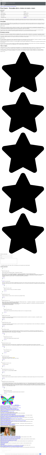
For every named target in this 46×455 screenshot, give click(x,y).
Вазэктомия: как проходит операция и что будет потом (8, 440)
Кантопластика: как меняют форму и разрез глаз (7, 424)
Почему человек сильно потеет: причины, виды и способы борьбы (10, 438)
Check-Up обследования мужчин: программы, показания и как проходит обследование (13, 420)
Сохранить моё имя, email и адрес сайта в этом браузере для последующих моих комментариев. (15, 265)
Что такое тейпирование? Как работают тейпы (7, 411)
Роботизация (4, 2)
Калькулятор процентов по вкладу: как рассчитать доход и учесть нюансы (11, 418)
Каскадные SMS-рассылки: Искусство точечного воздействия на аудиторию (11, 446)
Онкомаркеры (2, 444)
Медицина (3, 4)
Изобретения (4, 3)
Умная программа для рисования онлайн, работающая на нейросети (10, 405)
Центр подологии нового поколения (5, 422)
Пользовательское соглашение (6, 450)
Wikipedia (25, 17)
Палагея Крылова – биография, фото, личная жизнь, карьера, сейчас (10, 436)
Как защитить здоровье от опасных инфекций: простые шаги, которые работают (12, 416)
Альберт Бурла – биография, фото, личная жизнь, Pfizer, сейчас (9, 409)
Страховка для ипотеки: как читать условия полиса (7, 414)
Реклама (3, 451)
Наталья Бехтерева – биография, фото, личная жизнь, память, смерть (10, 407)
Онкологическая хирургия (4, 442)
